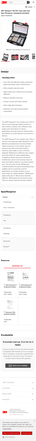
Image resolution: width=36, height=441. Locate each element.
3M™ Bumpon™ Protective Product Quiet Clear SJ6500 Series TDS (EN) (10, 286)
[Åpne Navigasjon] (33, 2)
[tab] (17, 266)
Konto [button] (30, 7)
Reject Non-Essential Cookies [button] (11, 433)
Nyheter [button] (6, 388)
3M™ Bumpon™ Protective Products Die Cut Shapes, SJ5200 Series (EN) (25, 286)
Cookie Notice (7, 429)
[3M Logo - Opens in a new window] (4, 2)
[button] (8, 437)
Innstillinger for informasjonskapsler (18, 412)
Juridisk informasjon (14, 409)
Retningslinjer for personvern (17, 411)
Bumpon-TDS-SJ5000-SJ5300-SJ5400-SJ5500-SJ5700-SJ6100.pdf (10, 313)
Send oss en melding (20, 365)
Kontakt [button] (6, 399)
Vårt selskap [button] (8, 382)
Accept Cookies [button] (27, 433)
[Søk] (28, 2)
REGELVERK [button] (7, 394)
